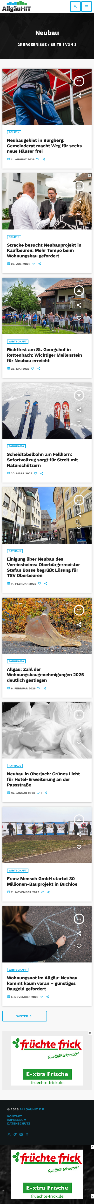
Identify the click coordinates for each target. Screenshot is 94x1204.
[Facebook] (27, 1134)
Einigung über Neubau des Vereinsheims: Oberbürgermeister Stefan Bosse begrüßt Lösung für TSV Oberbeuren (43, 567)
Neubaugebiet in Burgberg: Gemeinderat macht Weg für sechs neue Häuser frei (44, 145)
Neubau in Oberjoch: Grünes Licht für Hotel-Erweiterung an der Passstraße (43, 779)
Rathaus (15, 551)
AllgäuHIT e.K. (32, 1109)
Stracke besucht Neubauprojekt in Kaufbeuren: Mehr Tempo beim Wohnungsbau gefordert (44, 250)
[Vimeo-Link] (16, 6)
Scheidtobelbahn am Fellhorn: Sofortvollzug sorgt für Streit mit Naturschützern (42, 460)
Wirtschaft (18, 341)
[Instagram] (21, 1134)
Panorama (16, 446)
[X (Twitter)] (9, 1134)
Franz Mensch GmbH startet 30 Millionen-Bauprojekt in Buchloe (42, 881)
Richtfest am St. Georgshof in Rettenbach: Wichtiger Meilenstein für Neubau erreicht (44, 355)
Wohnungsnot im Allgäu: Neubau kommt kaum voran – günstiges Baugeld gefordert (42, 983)
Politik (14, 132)
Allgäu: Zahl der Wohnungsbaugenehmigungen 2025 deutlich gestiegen (45, 675)
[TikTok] (15, 1134)
